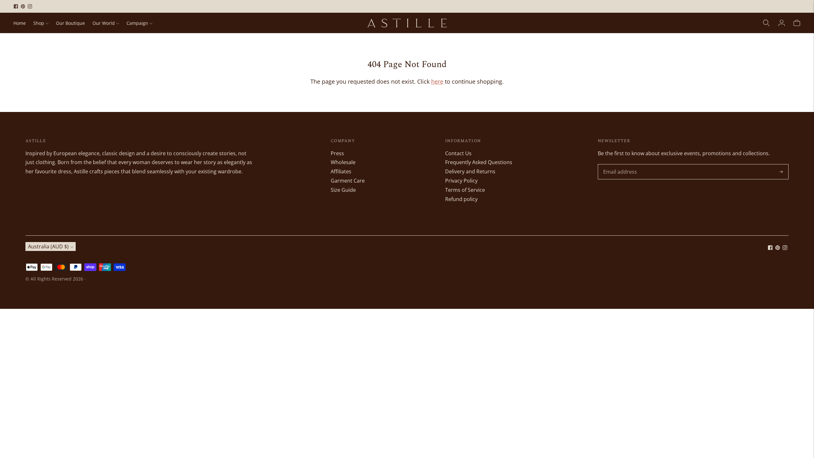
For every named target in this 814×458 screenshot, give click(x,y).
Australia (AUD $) (48, 246)
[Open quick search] (766, 23)
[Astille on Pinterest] (23, 6)
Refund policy (461, 199)
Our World (104, 23)
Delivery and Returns (470, 171)
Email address (619, 165)
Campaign (137, 23)
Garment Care (348, 180)
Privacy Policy (461, 180)
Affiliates (341, 171)
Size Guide (343, 189)
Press (337, 153)
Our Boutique (70, 23)
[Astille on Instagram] (30, 6)
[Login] (781, 23)
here (437, 81)
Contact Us (458, 153)
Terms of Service (465, 189)
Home (19, 23)
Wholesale (343, 162)
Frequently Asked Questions (478, 162)
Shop (38, 23)
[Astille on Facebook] (16, 6)
